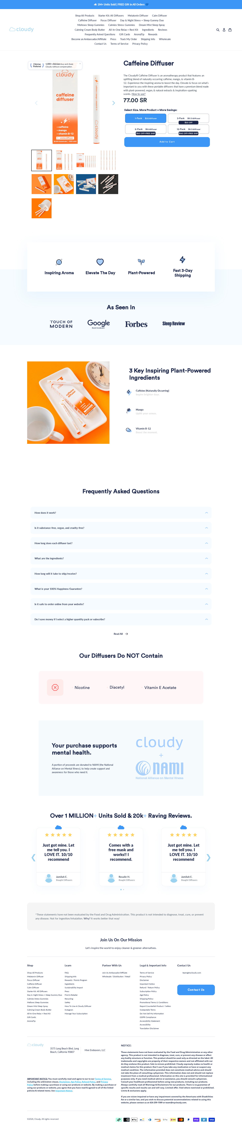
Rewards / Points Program (76, 980)
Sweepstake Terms (148, 1010)
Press (67, 991)
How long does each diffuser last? (53, 543)
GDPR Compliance (148, 1017)
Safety (67, 1002)
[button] (33, 856)
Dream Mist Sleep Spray (37, 1006)
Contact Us (196, 989)
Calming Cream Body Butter (39, 1010)
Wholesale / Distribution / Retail (116, 976)
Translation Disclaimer (149, 1028)
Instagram (69, 1010)
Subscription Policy (148, 991)
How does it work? (45, 512)
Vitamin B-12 (147, 430)
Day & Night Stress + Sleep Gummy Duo (44, 995)
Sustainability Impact (74, 987)
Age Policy (144, 995)
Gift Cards (31, 1017)
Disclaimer (144, 980)
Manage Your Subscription (76, 1013)
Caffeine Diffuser (34, 984)
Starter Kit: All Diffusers (37, 991)
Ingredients (69, 984)
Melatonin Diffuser (35, 976)
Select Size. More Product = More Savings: (150, 110)
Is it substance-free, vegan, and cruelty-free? (59, 527)
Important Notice (147, 984)
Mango (146, 411)
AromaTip (31, 1021)
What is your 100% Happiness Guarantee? (58, 588)
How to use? (139, 93)
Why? (87, 918)
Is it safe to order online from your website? (59, 604)
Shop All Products (35, 972)
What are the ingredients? (49, 558)
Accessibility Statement (150, 1021)
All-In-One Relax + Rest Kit (38, 1013)
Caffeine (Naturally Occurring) (152, 392)
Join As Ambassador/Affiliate (114, 972)
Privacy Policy (146, 976)
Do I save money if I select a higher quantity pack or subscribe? (70, 619)
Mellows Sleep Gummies (37, 1002)
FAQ (67, 972)
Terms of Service (147, 972)
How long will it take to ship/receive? (56, 573)
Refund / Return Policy (150, 987)
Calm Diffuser (33, 987)
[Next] (113, 103)
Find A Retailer (71, 995)
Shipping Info (70, 976)
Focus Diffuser (33, 980)
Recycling (69, 998)
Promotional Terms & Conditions (154, 1002)
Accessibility (145, 1024)
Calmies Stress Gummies (37, 998)
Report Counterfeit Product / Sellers (155, 1006)
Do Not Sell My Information (152, 1013)
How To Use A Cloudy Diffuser (78, 1006)
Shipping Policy (146, 998)
